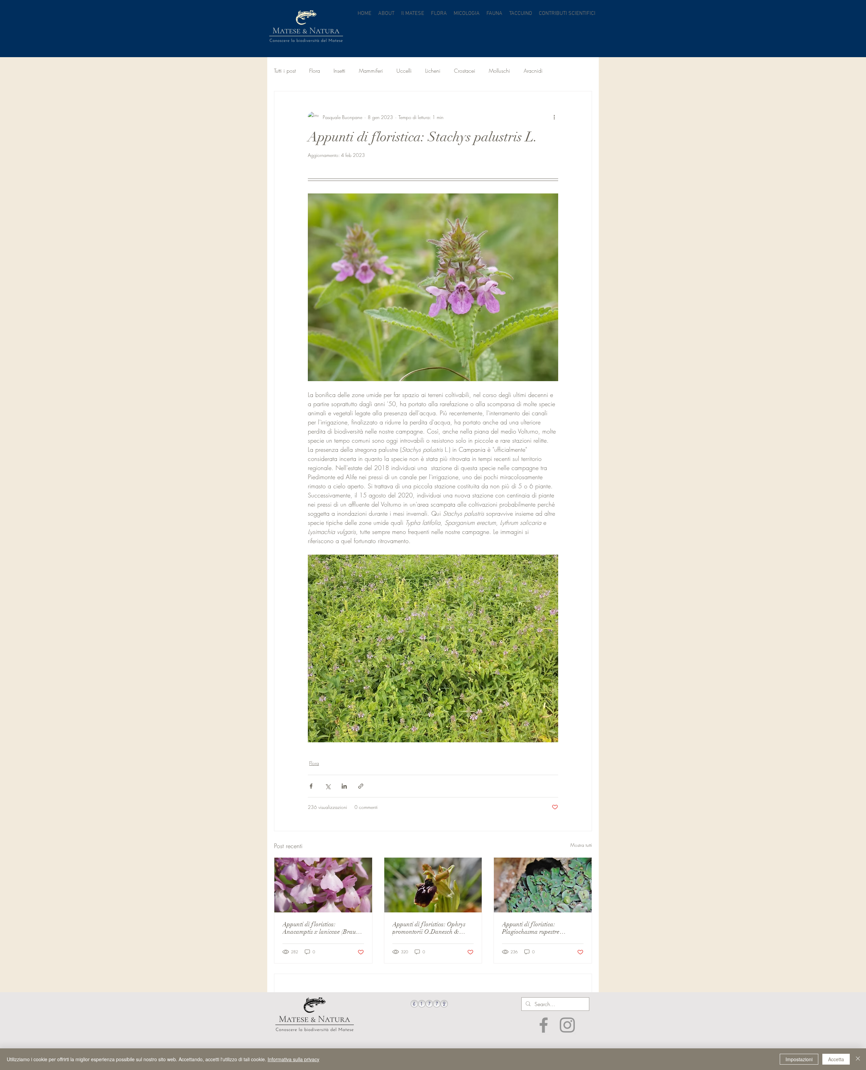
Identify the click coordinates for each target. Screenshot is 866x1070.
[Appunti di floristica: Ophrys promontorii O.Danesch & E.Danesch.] (433, 885)
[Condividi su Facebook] (311, 786)
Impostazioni (799, 1059)
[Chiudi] (858, 1059)
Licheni (432, 70)
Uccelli (404, 70)
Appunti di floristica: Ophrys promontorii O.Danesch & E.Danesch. (428, 928)
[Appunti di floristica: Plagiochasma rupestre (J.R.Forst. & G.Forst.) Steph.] (543, 885)
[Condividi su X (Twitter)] (327, 786)
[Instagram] (567, 1025)
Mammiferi (371, 70)
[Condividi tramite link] (361, 786)
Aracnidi (533, 70)
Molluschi (499, 70)
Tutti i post (285, 70)
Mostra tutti (581, 845)
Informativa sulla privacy (293, 1059)
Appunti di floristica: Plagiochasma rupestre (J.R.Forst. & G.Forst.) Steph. (538, 928)
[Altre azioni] (554, 117)
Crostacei (464, 70)
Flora (314, 70)
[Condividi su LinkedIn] (344, 786)
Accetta (836, 1059)
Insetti (339, 70)
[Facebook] (543, 1025)
